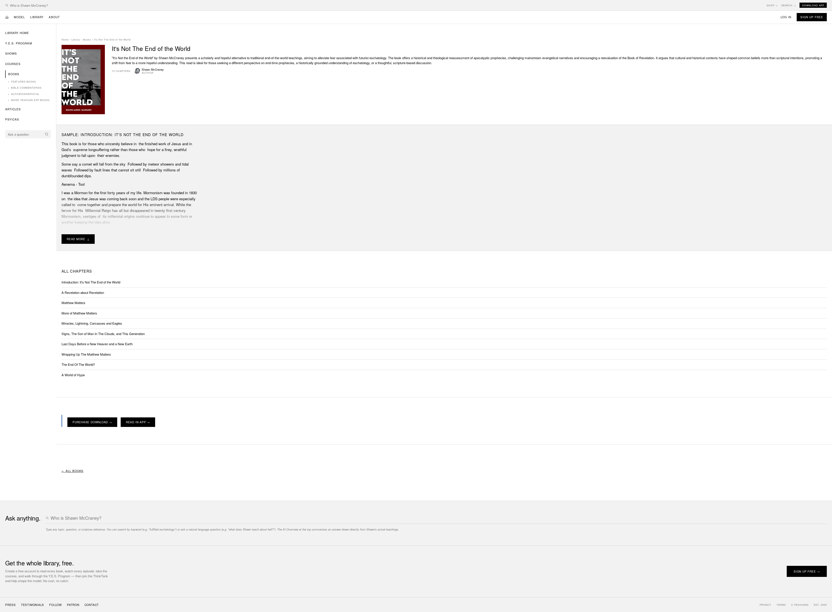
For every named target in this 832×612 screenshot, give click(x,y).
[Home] (7, 17)
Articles (13, 109)
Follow (55, 605)
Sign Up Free (811, 17)
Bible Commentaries (25, 87)
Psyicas (12, 119)
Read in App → (138, 422)
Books (13, 74)
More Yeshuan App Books (29, 100)
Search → (788, 5)
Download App (813, 5)
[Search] (46, 134)
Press (10, 605)
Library (37, 17)
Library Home (17, 33)
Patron (73, 605)
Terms (781, 604)
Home (65, 39)
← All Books (72, 471)
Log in (786, 17)
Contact (91, 605)
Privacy (765, 604)
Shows (11, 53)
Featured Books (22, 81)
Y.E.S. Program (18, 43)
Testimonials (32, 605)
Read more (78, 239)
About (54, 17)
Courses (13, 64)
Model (19, 17)
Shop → (772, 5)
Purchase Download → (92, 422)
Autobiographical (23, 94)
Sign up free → (807, 571)
